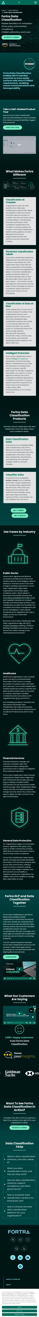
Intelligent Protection (19, 359)
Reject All (19, 1311)
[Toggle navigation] (35, 2)
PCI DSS (23, 780)
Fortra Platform (13, 10)
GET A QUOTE (20, 515)
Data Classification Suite (17, 440)
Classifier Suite (15, 474)
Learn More (11, 957)
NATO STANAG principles (17, 624)
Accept (19, 1307)
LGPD (5, 849)
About (8, 1285)
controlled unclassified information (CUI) (19, 598)
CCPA (29, 846)
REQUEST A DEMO (11, 37)
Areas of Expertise (13, 1279)
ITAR (30, 612)
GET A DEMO (18, 510)
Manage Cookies (19, 1314)
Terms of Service (23, 1293)
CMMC (5, 614)
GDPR (24, 846)
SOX (28, 780)
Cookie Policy (9, 1293)
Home (4, 10)
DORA (5, 782)
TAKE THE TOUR (12, 127)
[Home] (4, 2)
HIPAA (17, 698)
